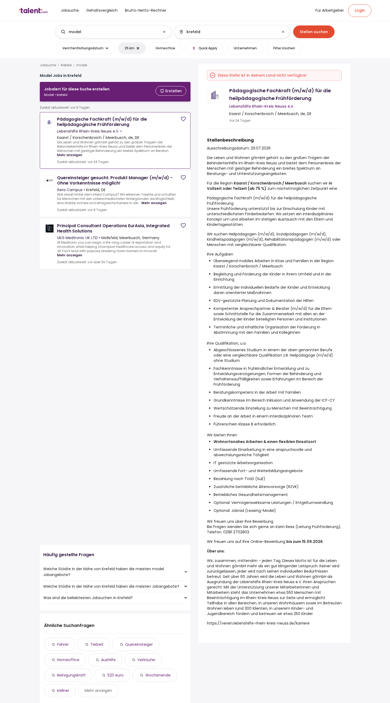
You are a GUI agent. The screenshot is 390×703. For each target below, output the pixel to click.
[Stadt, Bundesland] (227, 32)
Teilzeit (96, 644)
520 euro (115, 675)
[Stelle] (109, 32)
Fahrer (63, 644)
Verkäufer (146, 659)
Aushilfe (108, 659)
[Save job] (183, 119)
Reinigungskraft (71, 675)
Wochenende (158, 675)
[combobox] (113, 32)
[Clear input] (164, 32)
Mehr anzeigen (69, 155)
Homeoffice (68, 659)
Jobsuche (48, 65)
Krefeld (66, 65)
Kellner (63, 690)
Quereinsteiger (139, 644)
